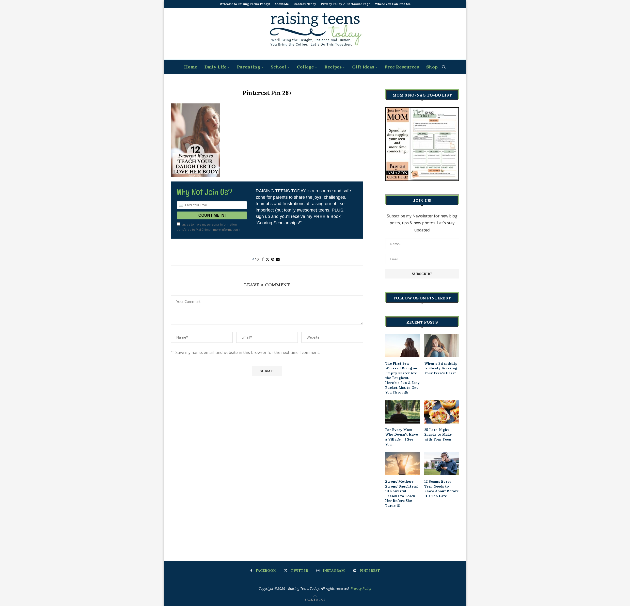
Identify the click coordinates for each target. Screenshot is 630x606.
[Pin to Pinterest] (272, 259)
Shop (432, 67)
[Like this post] (257, 259)
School (278, 67)
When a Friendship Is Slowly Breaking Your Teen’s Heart (440, 368)
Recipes (333, 67)
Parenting (248, 67)
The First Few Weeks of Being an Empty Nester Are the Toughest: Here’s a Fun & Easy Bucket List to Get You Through (402, 378)
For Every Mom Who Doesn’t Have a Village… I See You (401, 436)
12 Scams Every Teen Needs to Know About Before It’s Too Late (441, 488)
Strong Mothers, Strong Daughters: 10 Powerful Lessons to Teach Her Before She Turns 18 (401, 493)
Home (190, 67)
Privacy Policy (361, 588)
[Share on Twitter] (267, 259)
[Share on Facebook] (263, 259)
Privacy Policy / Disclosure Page (345, 4)
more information (225, 230)
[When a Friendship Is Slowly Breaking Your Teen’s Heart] (441, 345)
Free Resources (402, 67)
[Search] (443, 67)
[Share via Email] (278, 259)
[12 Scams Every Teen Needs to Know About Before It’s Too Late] (441, 463)
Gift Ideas (363, 67)
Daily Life (215, 67)
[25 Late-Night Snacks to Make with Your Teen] (441, 412)
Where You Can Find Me (392, 4)
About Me (282, 4)
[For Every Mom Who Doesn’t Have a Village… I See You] (402, 412)
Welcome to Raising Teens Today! (245, 4)
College (305, 67)
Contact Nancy (305, 4)
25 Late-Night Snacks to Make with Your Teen (438, 434)
